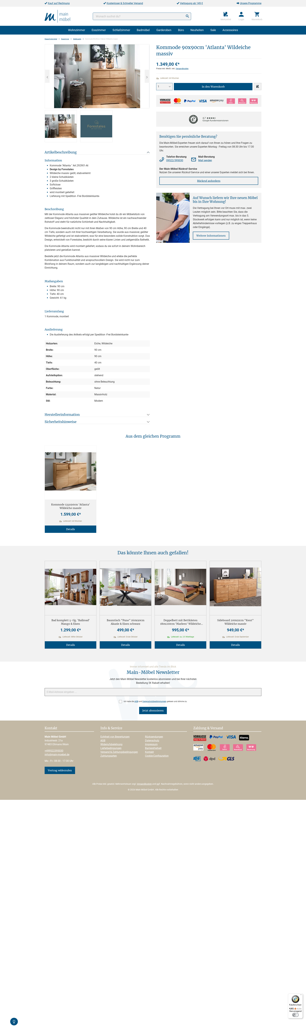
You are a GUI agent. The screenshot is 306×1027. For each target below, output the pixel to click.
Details (70, 529)
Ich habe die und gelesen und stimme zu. (155, 701)
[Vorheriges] (47, 76)
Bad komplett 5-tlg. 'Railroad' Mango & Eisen (70, 622)
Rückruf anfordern (208, 180)
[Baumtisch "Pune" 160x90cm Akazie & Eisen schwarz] (125, 587)
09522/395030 (174, 160)
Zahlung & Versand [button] (208, 728)
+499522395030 (54, 750)
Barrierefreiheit (153, 748)
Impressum (151, 744)
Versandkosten (182, 69)
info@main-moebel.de (57, 754)
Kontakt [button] (51, 728)
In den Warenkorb (213, 86)
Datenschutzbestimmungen (154, 701)
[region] (97, 93)
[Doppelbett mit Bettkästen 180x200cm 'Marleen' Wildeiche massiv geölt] (180, 587)
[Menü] (301, 995)
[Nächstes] (147, 76)
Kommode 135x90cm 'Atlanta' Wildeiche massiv (70, 506)
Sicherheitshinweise (60, 422)
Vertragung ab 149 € (191, 3)
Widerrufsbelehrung (111, 744)
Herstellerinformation (62, 415)
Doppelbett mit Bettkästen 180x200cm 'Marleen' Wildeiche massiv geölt (180, 622)
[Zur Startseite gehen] (57, 16)
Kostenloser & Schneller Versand (125, 3)
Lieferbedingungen (110, 748)
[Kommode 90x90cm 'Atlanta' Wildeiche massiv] (97, 76)
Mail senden (205, 160)
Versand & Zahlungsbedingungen (119, 751)
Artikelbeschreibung (61, 152)
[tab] (61, 126)
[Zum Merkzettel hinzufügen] (257, 86)
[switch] (295, 1015)
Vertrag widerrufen (60, 770)
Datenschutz (152, 740)
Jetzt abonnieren (153, 710)
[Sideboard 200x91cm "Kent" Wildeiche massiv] (235, 587)
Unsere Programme (250, 3)
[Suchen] (187, 16)
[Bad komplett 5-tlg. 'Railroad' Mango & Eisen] (70, 587)
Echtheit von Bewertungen (115, 736)
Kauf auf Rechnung (59, 3)
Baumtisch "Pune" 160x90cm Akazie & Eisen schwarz (125, 622)
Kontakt (149, 751)
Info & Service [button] (111, 728)
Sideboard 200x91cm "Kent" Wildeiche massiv (235, 622)
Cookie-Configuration (157, 755)
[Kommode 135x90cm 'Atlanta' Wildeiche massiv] (70, 471)
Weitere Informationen (211, 235)
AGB (136, 701)
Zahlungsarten (108, 755)
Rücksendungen (154, 736)
